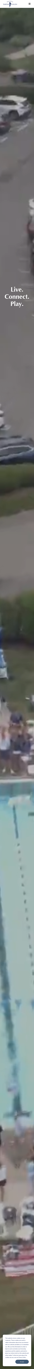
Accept (22, 1361)
